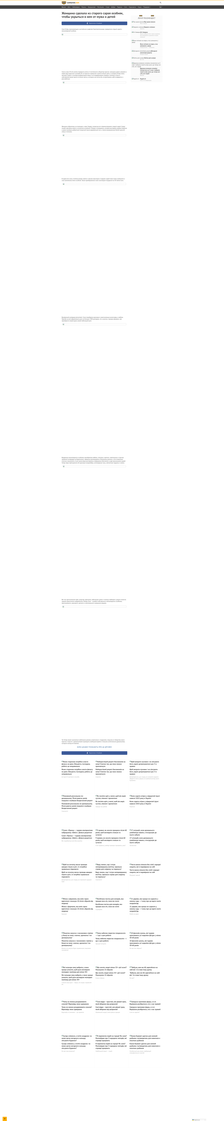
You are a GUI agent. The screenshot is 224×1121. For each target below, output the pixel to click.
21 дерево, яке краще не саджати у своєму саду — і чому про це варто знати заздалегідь (145, 908)
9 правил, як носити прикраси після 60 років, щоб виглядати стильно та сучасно (110, 840)
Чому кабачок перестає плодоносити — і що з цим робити (111, 939)
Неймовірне (76, 7)
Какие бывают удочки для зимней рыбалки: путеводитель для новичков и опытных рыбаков (145, 1046)
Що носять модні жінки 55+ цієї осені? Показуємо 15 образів (110, 974)
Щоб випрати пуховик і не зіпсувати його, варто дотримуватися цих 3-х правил (144, 771)
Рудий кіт (143, 79)
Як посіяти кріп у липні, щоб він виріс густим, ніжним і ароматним (110, 802)
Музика (83, 7)
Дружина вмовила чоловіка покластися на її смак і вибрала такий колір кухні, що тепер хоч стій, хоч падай (150, 70)
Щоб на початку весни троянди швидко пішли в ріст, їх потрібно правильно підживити (77, 874)
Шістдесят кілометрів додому (148, 52)
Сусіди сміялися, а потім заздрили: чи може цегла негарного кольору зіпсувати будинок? (76, 1046)
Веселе (64, 7)
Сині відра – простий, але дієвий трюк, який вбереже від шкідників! (110, 1008)
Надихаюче (132, 7)
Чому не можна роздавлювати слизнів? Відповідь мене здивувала (77, 1008)
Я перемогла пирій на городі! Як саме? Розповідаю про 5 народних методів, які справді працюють (111, 1046)
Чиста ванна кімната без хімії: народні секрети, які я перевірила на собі (144, 871)
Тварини (119, 7)
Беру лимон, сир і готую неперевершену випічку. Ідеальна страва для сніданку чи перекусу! (111, 874)
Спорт (107, 7)
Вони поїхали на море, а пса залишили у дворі (149, 45)
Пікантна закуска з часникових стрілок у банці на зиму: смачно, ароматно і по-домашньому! (77, 943)
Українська (197, 1120)
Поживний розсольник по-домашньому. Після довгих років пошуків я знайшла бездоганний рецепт (77, 806)
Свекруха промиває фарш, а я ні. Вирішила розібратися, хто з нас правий (145, 1008)
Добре (113, 7)
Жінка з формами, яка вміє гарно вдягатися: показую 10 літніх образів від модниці (77, 908)
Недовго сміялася (149, 27)
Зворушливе (91, 7)
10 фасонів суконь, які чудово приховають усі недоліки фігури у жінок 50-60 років (145, 943)
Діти (69, 7)
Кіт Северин (144, 32)
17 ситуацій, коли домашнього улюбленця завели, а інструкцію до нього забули (143, 840)
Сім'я (125, 7)
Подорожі (146, 7)
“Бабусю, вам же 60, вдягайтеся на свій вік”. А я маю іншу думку (145, 974)
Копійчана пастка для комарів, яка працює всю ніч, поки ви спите (109, 905)
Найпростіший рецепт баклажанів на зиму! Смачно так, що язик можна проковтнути (110, 771)
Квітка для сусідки (150, 58)
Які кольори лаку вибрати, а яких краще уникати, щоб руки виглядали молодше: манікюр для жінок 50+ (77, 977)
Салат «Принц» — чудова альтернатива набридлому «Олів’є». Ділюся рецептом (77, 837)
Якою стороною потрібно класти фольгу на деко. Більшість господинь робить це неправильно (77, 771)
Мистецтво (100, 7)
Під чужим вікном (149, 22)
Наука (139, 7)
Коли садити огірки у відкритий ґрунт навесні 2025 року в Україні (144, 802)
